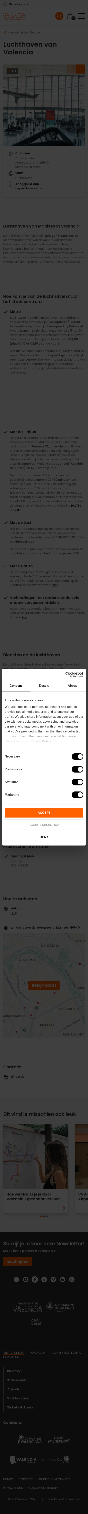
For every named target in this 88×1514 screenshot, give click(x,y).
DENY (44, 837)
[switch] (77, 769)
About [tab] (72, 685)
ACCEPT (44, 812)
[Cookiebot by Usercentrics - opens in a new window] (65, 674)
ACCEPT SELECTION (44, 825)
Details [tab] (44, 685)
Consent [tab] (16, 685)
